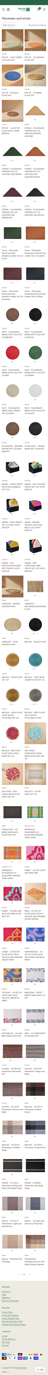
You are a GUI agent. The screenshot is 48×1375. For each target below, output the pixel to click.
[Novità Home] (24, 9)
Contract (5, 1345)
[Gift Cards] (8, 9)
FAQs (4, 1295)
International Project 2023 (12, 1321)
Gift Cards (6, 1342)
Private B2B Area (9, 1339)
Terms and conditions (10, 1315)
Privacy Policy (7, 1312)
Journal (4, 1336)
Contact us (6, 1291)
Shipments (6, 1298)
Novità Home (21, 1368)
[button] (3, 9)
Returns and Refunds (10, 1301)
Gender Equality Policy (10, 1318)
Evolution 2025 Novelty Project (14, 1324)
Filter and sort (8, 25)
